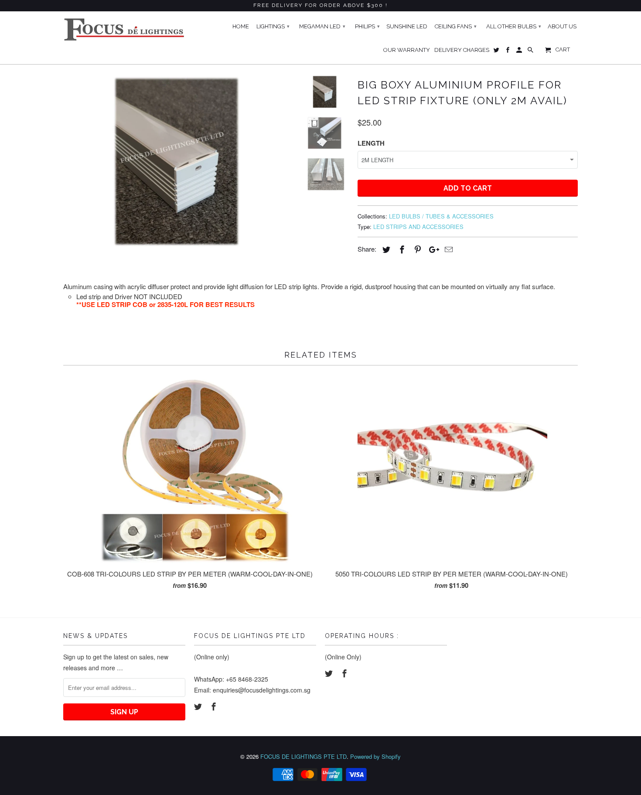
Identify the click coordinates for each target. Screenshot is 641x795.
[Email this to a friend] (447, 249)
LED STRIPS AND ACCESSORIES (418, 226)
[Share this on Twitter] (385, 249)
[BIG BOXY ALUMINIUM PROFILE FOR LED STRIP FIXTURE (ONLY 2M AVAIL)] (177, 161)
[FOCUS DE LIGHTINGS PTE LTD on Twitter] (199, 706)
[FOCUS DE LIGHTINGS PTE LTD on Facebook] (214, 706)
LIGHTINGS (273, 26)
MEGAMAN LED (322, 26)
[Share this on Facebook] (401, 249)
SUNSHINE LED (406, 26)
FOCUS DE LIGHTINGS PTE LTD (303, 756)
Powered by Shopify (375, 756)
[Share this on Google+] (432, 249)
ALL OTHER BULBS (513, 26)
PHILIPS (367, 26)
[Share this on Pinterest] (416, 249)
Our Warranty (406, 50)
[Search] (531, 52)
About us (562, 26)
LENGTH (371, 143)
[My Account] (519, 52)
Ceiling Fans (456, 26)
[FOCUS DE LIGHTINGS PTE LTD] (124, 29)
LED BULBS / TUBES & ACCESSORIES (441, 216)
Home (240, 26)
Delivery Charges (461, 50)
